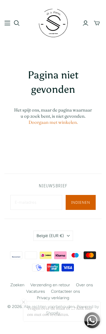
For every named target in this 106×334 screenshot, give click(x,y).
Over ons (84, 284)
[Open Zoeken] (17, 23)
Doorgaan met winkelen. (53, 122)
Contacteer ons (65, 291)
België (50, 235)
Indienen (80, 202)
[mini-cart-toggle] (97, 23)
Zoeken (17, 284)
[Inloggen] (85, 23)
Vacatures (35, 291)
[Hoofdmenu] (7, 23)
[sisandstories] (53, 22)
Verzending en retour (50, 284)
